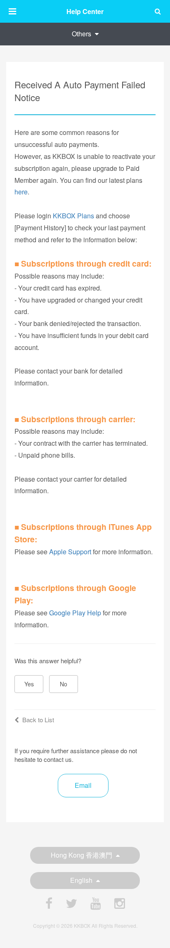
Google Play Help (75, 612)
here (21, 191)
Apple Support (70, 551)
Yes (29, 684)
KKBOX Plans (73, 215)
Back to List (38, 719)
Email (83, 785)
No (63, 684)
